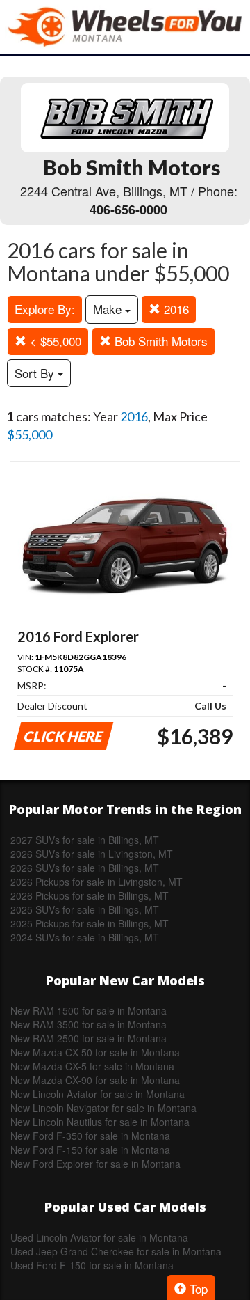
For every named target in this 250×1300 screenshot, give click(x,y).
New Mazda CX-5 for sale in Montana (92, 1066)
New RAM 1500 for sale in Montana (88, 1010)
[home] (125, 27)
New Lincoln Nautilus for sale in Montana (100, 1122)
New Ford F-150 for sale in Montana (90, 1150)
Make (109, 309)
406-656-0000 (128, 210)
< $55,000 (53, 341)
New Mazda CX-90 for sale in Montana (95, 1080)
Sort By (36, 373)
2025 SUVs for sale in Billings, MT (84, 909)
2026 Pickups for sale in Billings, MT (89, 895)
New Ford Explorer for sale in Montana (95, 1163)
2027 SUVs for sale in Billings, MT (84, 840)
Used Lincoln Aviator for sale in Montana (99, 1237)
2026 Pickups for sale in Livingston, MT (96, 881)
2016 (174, 309)
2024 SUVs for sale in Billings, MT (84, 937)
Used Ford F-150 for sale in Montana (92, 1265)
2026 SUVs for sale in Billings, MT (84, 868)
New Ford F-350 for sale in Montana (90, 1136)
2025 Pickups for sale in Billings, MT (89, 923)
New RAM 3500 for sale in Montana (88, 1024)
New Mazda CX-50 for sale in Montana (95, 1052)
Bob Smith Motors (159, 341)
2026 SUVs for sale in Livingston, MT (91, 854)
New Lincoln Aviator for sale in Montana (97, 1094)
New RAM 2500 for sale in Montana (88, 1038)
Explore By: (45, 309)
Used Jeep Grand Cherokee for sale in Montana (116, 1251)
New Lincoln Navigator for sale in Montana (103, 1108)
